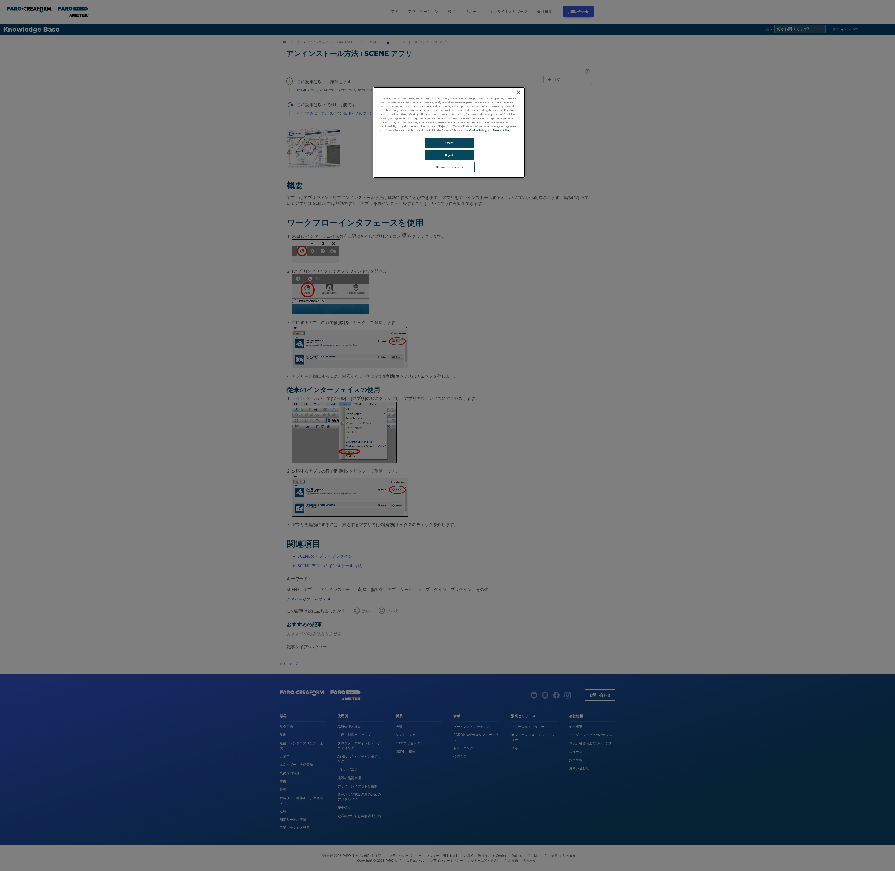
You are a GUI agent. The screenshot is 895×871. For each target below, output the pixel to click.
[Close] (518, 93)
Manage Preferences (449, 167)
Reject (449, 155)
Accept (449, 143)
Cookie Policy (477, 130)
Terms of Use (501, 130)
